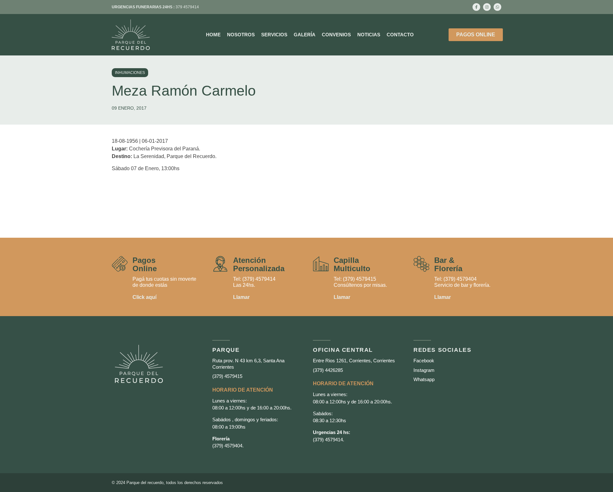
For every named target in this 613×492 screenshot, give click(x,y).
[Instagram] (487, 7)
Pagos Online (144, 264)
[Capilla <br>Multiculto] (321, 264)
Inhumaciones (130, 72)
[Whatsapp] (497, 7)
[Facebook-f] (476, 7)
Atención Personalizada (258, 264)
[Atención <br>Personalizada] (220, 264)
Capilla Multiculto (352, 264)
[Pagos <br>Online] (120, 264)
